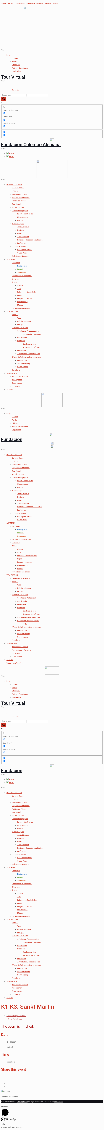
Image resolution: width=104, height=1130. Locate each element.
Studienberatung (23, 363)
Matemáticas (22, 302)
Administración (23, 237)
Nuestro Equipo (18, 224)
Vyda (25, 624)
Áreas (14, 282)
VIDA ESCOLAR (12, 311)
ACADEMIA (10, 259)
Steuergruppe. (22, 484)
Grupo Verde (22, 253)
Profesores (21, 243)
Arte (19, 289)
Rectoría (20, 230)
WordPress (58, 1102)
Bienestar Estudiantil (20, 328)
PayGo (14, 61)
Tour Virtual (13, 77)
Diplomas (16, 279)
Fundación (11, 439)
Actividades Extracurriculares (28, 354)
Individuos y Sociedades (27, 292)
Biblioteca (21, 341)
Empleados (16, 71)
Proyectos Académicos (21, 308)
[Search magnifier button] (3, 99)
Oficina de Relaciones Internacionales (26, 357)
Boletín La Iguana (24, 321)
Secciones (16, 263)
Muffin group (22, 1102)
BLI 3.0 (19, 220)
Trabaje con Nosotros (20, 256)
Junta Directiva (23, 227)
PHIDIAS (15, 58)
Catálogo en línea (29, 344)
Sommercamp (22, 367)
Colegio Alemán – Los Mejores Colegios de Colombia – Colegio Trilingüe (29, 3)
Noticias (15, 315)
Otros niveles (17, 383)
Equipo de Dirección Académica (30, 240)
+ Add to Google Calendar (16, 1016)
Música (20, 305)
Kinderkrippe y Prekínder (21, 650)
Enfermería (21, 350)
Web (19, 318)
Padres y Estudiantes (20, 68)
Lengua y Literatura (24, 298)
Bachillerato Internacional (22, 276)
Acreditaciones (18, 207)
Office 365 (16, 65)
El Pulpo (20, 324)
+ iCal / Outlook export (14, 1019)
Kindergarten (17, 380)
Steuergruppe (22, 217)
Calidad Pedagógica (20, 211)
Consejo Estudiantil (24, 250)
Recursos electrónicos (31, 347)
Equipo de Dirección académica (29, 507)
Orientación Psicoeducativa (28, 331)
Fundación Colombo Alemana (31, 144)
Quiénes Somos (18, 188)
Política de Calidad (19, 201)
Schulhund (16, 370)
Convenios (16, 386)
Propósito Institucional (21, 198)
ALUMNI (9, 390)
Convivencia (22, 337)
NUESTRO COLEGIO (14, 185)
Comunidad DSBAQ (19, 246)
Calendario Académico (21, 578)
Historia (15, 191)
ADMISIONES (11, 373)
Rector (19, 233)
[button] (52, 50)
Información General (25, 214)
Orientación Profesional (32, 334)
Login (8, 55)
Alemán (20, 285)
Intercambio (22, 360)
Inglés (19, 295)
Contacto (15, 90)
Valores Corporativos (20, 194)
